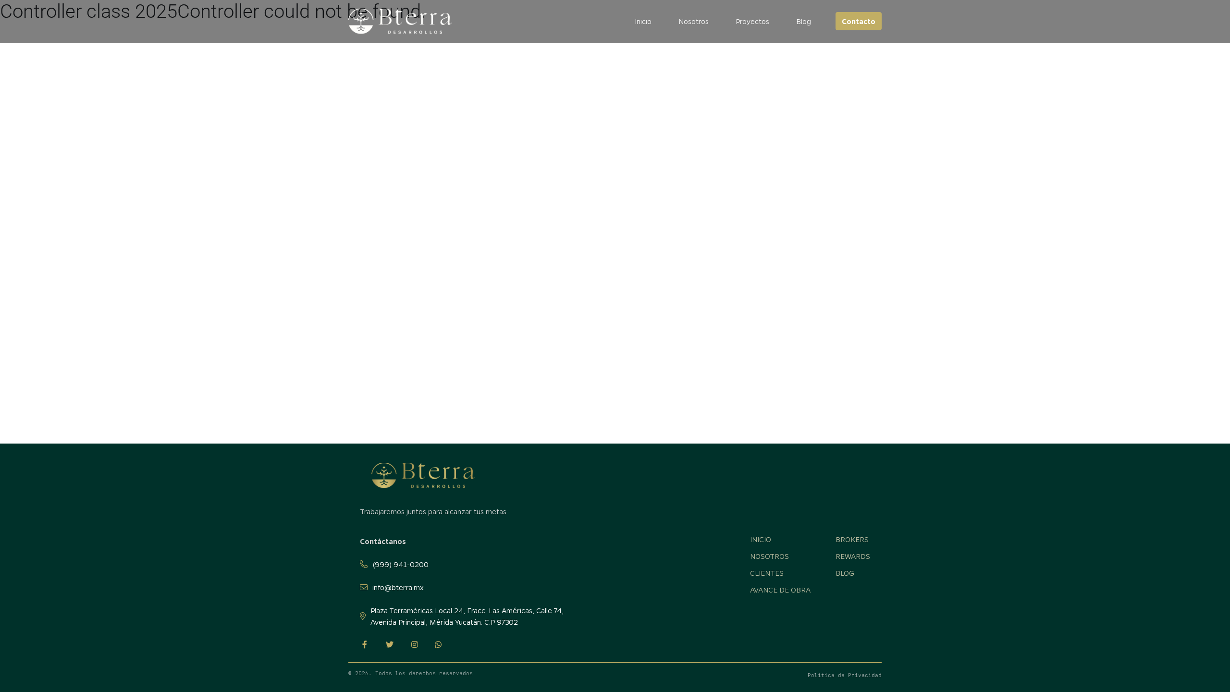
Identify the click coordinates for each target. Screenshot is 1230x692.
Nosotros (693, 21)
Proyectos (752, 21)
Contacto (858, 21)
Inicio (643, 21)
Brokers (852, 539)
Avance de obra (780, 589)
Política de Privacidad (845, 675)
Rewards (853, 556)
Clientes (767, 573)
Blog (803, 21)
